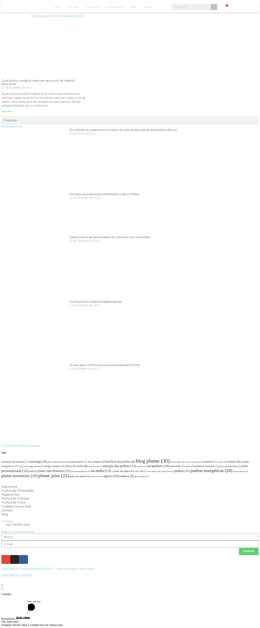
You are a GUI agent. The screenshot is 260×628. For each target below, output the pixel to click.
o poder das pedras (123, 471)
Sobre (133, 7)
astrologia (38, 461)
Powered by (8, 618)
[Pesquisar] (214, 7)
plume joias (53, 475)
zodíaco (126, 476)
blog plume (153, 461)
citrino (222, 462)
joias (33, 471)
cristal (22, 466)
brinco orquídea (193, 462)
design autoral (35, 466)
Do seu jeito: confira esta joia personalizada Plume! (104, 365)
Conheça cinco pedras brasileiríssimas (95, 301)
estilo (189, 466)
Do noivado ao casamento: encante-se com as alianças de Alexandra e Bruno (123, 130)
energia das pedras (119, 466)
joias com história (54, 471)
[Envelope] (5, 559)
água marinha (141, 476)
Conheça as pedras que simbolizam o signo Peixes (104, 194)
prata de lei (97, 476)
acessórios (8, 461)
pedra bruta (167, 471)
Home (58, 7)
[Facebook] (23, 559)
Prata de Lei (92, 7)
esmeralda (177, 466)
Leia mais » (7, 111)
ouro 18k (141, 471)
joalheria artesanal (206, 466)
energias (142, 466)
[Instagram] (14, 559)
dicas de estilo (76, 466)
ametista (22, 461)
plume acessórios (19, 475)
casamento (209, 461)
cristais (234, 461)
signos (111, 476)
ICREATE (26, 575)
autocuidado (78, 461)
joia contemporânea (230, 466)
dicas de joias (95, 466)
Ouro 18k (73, 7)
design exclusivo (55, 466)
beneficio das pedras (120, 461)
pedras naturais (240, 471)
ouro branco (153, 471)
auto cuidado (96, 461)
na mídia (101, 471)
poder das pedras (80, 476)
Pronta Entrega (114, 7)
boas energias (177, 462)
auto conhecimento (58, 462)
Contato (148, 7)
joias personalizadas (80, 471)
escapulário (158, 466)
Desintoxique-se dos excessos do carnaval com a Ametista (109, 237)
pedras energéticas (211, 470)
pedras (182, 471)
